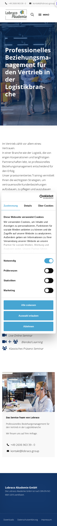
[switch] (48, 270)
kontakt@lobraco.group (43, 3)
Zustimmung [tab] (11, 205)
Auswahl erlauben (28, 315)
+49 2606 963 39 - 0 (16, 3)
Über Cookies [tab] (45, 205)
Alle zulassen (28, 305)
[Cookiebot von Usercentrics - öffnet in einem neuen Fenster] (40, 197)
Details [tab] (28, 205)
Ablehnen (28, 326)
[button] (32, 14)
